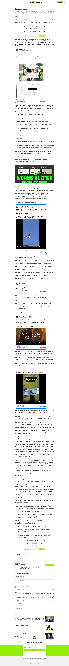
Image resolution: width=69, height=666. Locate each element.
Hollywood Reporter (20, 269)
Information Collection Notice (34, 653)
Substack (29, 663)
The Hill (33, 523)
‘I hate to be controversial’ (21, 625)
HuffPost (48, 263)
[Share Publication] (56, 2)
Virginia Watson (20, 586)
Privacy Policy (42, 653)
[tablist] (19, 577)
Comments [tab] (17, 576)
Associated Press (27, 257)
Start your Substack (31, 661)
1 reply (19, 603)
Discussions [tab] (23, 613)
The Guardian (21, 456)
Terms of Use (40, 652)
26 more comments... (18, 608)
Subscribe (60, 2)
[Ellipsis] (53, 586)
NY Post (51, 190)
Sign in (65, 2)
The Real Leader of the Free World (23, 617)
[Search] (53, 2)
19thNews (17, 300)
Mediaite (20, 361)
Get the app (40, 661)
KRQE (52, 427)
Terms (38, 658)
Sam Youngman (22, 564)
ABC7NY (23, 308)
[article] (34, 619)
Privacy (35, 658)
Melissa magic (20, 592)
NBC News (43, 275)
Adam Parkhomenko (23, 620)
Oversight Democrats (45, 494)
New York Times (44, 190)
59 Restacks (28, 554)
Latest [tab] (19, 613)
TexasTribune (34, 420)
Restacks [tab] (22, 576)
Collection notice (43, 658)
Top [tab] (16, 613)
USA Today (28, 456)
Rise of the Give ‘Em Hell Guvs (22, 633)
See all (17, 642)
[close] (45, 636)
